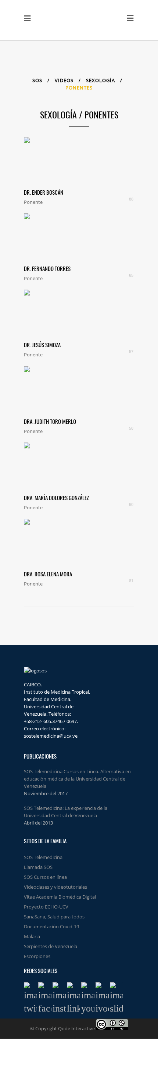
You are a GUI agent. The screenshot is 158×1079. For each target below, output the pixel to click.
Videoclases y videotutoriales (55, 887)
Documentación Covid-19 (51, 926)
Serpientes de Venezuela (50, 946)
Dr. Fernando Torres (47, 268)
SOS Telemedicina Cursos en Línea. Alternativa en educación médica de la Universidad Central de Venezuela (77, 778)
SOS (37, 80)
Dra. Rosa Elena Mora (48, 574)
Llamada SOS (38, 867)
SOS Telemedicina (43, 857)
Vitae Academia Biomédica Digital (60, 896)
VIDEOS (64, 80)
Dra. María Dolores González (56, 497)
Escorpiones (37, 956)
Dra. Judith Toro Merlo (50, 421)
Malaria (32, 936)
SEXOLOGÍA (101, 80)
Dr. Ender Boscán (43, 192)
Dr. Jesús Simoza (42, 345)
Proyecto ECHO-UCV (46, 906)
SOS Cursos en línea (45, 877)
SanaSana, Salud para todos (54, 916)
